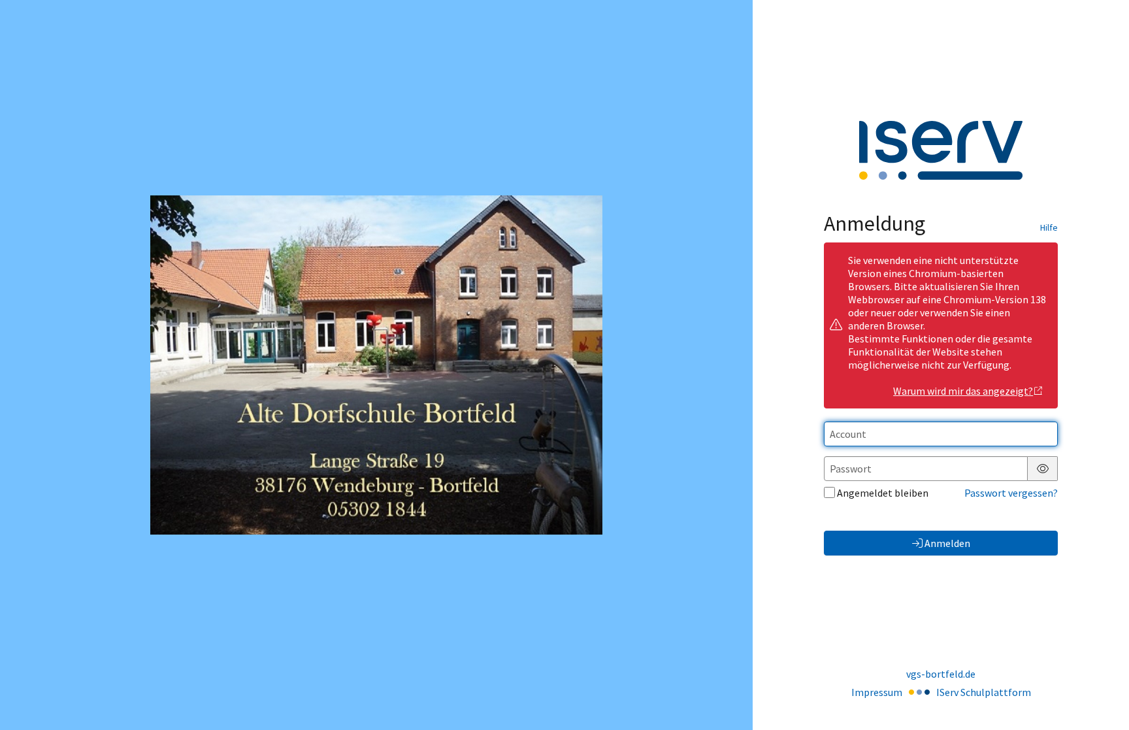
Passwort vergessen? (1011, 492)
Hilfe (1049, 227)
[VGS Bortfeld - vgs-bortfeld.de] (376, 364)
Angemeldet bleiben (882, 492)
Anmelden (947, 543)
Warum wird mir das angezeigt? (963, 390)
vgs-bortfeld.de (940, 673)
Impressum (876, 692)
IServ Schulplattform (983, 692)
